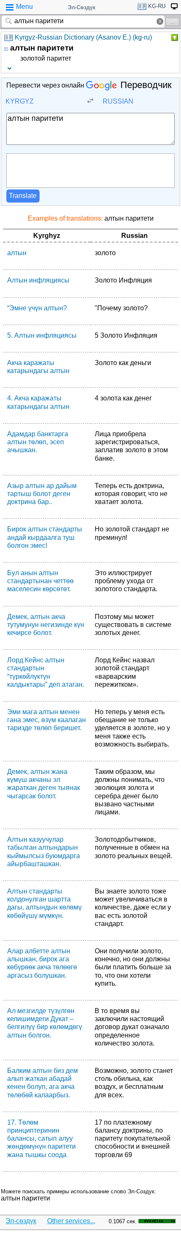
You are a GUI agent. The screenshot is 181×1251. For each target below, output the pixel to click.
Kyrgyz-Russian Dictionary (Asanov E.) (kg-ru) (83, 37)
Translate (23, 195)
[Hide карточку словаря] (174, 37)
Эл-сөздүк (20, 1220)
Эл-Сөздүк (82, 7)
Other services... (71, 1220)
